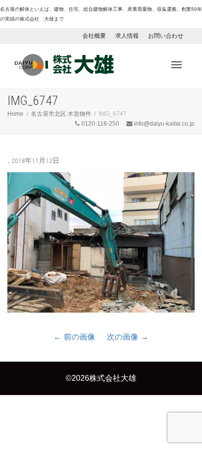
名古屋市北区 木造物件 (61, 113)
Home (15, 113)
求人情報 (127, 35)
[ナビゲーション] (176, 64)
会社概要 (94, 35)
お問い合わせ (165, 35)
